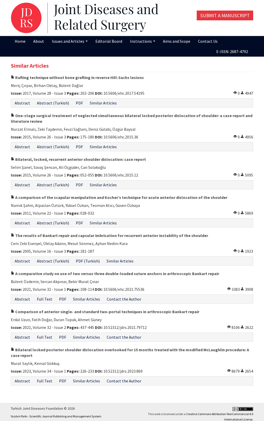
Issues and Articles (68, 41)
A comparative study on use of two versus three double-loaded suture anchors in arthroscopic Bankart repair (116, 273)
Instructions (141, 41)
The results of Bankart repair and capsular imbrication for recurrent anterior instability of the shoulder (111, 235)
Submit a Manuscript (225, 15)
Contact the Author (124, 299)
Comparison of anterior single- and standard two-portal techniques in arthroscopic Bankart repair (106, 311)
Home (20, 41)
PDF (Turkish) (88, 261)
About (38, 41)
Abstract (22, 103)
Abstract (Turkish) (53, 103)
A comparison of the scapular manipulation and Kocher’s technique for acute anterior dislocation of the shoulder (120, 197)
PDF (79, 103)
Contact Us (208, 41)
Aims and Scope (176, 41)
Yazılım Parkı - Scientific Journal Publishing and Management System (56, 416)
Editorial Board (108, 41)
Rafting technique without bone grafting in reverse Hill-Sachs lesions (79, 77)
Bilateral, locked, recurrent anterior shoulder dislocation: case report (80, 159)
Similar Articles (103, 103)
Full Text (44, 299)
